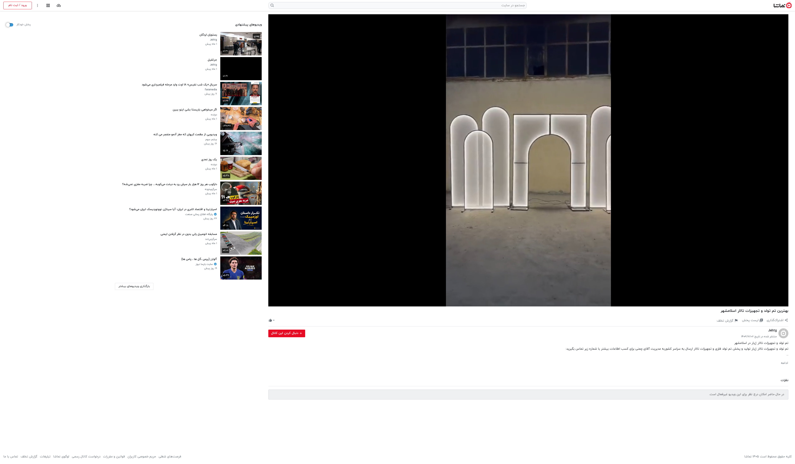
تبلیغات (45, 457)
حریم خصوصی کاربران (142, 457)
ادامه (784, 363)
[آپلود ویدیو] (59, 5)
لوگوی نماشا (61, 457)
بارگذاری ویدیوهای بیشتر (134, 286)
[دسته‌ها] (48, 5)
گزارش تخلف (29, 457)
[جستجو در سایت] (272, 5)
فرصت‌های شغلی (170, 457)
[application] (528, 160)
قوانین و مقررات (114, 457)
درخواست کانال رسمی (86, 457)
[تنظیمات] (37, 5)
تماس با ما (10, 457)
